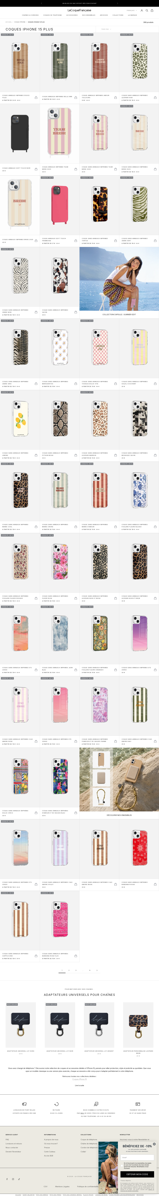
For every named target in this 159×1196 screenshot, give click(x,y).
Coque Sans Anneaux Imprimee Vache (55, 311)
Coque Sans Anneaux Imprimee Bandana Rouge (135, 883)
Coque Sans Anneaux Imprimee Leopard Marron (95, 454)
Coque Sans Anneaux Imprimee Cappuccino (15, 955)
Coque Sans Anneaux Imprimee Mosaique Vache (135, 454)
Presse (47, 1147)
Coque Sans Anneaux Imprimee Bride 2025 (135, 168)
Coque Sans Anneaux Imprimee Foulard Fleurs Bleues (135, 526)
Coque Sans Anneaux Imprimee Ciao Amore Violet (57, 883)
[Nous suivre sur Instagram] (13, 1179)
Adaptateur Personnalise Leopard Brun (138, 1052)
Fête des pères (55, 1195)
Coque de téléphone (89, 1139)
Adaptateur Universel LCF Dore (20, 1051)
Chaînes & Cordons (30, 15)
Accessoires (72, 15)
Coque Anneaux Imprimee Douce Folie (16, 96)
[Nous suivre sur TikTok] (19, 1179)
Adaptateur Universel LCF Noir (60, 1051)
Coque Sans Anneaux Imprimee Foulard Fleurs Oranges (95, 669)
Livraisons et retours (14, 1143)
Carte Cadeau (49, 1152)
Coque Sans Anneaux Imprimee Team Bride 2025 (97, 168)
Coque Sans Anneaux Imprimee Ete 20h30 (17, 669)
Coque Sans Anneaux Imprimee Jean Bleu (57, 669)
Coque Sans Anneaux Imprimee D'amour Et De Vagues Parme (95, 740)
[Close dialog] (154, 1144)
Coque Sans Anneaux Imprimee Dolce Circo (15, 812)
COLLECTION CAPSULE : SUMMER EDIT (119, 314)
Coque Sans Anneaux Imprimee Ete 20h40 (57, 740)
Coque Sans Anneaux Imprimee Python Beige (55, 454)
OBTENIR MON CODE (137, 1174)
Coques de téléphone (52, 15)
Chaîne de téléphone (89, 1143)
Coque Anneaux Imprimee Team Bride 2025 (55, 168)
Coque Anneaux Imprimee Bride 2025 (17, 239)
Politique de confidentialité (87, 1186)
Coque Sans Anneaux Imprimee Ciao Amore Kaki (137, 740)
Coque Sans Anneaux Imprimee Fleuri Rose (55, 597)
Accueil (9, 22)
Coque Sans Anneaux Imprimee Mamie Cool (15, 526)
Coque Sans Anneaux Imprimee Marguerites (55, 383)
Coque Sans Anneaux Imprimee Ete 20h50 (136, 669)
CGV (45, 1186)
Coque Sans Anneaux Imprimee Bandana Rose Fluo (55, 955)
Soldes (18, 1195)
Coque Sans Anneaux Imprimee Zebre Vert (135, 240)
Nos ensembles (88, 15)
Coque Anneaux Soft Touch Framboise (54, 240)
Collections (118, 15)
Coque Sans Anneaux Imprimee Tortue (95, 240)
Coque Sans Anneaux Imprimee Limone (15, 454)
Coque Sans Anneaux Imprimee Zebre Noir (15, 311)
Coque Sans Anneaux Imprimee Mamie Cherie (55, 526)
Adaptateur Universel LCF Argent (99, 1051)
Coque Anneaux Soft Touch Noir (16, 168)
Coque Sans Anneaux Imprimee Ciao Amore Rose (17, 740)
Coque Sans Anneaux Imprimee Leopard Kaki (135, 96)
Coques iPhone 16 (79, 1079)
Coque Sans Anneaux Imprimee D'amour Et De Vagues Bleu (55, 812)
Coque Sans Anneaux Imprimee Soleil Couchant (135, 383)
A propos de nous (51, 1139)
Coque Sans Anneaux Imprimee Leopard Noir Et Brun (135, 597)
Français (131, 10)
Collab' (83, 1152)
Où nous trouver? (51, 1143)
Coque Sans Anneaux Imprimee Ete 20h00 (17, 883)
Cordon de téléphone (89, 1147)
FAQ (7, 1139)
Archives (104, 15)
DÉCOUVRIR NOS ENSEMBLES (119, 815)
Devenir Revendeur (13, 1152)
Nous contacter (12, 1147)
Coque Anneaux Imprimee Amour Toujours (95, 96)
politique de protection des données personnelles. (137, 1190)
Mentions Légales (62, 1186)
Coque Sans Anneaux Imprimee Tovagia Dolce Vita (95, 383)
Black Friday (88, 1195)
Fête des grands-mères (72, 1195)
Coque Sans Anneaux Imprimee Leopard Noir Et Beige (95, 597)
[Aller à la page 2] (96, 970)
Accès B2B (48, 1156)
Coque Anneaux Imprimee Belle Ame (57, 96)
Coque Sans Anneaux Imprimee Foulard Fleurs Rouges (15, 597)
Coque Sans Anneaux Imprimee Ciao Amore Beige (97, 883)
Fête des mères (42, 1195)
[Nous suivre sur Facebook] (7, 1179)
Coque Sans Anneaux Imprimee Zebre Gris (15, 383)
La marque (132, 15)
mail (82, 1113)
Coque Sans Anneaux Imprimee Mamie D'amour (95, 526)
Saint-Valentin (28, 1195)
